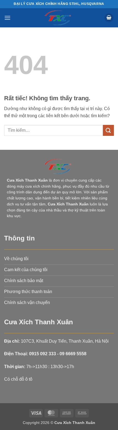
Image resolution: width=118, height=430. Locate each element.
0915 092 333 (42, 353)
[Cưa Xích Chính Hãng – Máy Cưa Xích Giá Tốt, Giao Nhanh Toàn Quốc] (59, 18)
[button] (7, 17)
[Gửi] (108, 130)
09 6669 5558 (73, 353)
